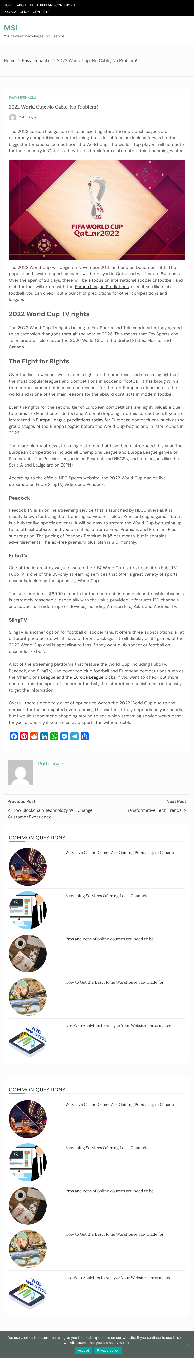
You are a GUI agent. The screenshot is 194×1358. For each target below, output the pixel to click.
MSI (10, 28)
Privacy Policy (16, 12)
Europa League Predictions (102, 286)
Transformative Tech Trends (154, 810)
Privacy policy (108, 1350)
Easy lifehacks (22, 97)
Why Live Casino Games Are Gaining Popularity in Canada (119, 852)
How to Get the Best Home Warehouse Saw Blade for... (115, 982)
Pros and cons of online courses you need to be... (111, 938)
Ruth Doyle (27, 117)
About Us (25, 5)
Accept (83, 1350)
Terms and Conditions (56, 5)
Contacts (41, 12)
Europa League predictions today (69, 420)
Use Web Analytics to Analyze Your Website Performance (118, 1025)
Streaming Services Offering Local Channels (106, 895)
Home (8, 5)
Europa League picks (94, 677)
